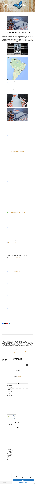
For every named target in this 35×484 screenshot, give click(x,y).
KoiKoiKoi (8, 453)
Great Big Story (9, 451)
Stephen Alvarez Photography (11, 463)
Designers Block (9, 447)
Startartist (8, 462)
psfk (7, 458)
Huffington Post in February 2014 (24, 81)
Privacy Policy (25, 482)
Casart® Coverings (10, 389)
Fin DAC (31, 39)
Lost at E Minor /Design (10, 454)
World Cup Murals (14, 326)
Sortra (8, 461)
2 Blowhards (9, 434)
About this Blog (9, 385)
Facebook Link (9, 393)
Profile (8, 399)
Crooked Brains (9, 446)
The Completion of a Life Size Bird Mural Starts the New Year (17, 359)
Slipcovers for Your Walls (11, 401)
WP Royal (7, 482)
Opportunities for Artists (11, 457)
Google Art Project (10, 450)
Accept (23, 480)
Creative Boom (9, 445)
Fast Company (9, 449)
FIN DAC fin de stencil (5, 326)
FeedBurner (19, 376)
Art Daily (8, 438)
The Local (8, 465)
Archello (8, 436)
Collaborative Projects (26, 326)
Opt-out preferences (21, 482)
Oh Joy (8, 456)
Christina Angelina (16, 40)
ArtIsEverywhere (17, 5)
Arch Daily (8, 435)
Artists (16, 31)
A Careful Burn (4, 359)
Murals (19, 31)
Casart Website (9, 387)
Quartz (8, 459)
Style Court (8, 464)
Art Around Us (9, 437)
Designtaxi (8, 448)
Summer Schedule (26, 356)
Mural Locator (9, 455)
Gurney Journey (9, 452)
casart (17, 340)
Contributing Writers (10, 391)
